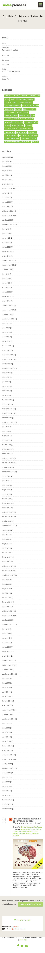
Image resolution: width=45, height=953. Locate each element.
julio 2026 (5, 161)
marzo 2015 (6, 647)
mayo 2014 (6, 687)
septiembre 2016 (8, 575)
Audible (30, 829)
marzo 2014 (6, 696)
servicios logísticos (26, 129)
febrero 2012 (7, 800)
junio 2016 (6, 584)
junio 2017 (6, 539)
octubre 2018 (7, 467)
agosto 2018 (6, 476)
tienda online (10, 132)
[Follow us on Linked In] (26, 947)
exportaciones (10, 112)
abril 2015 (6, 642)
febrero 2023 (7, 251)
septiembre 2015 (8, 624)
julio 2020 (5, 377)
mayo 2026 (6, 170)
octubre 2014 (7, 669)
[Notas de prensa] (14, 4)
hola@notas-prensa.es (17, 929)
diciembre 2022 (8, 260)
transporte (32, 132)
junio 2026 (6, 166)
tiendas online (21, 132)
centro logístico (11, 102)
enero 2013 (6, 750)
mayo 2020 (6, 386)
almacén (16, 96)
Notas (4, 69)
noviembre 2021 (8, 310)
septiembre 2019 (8, 422)
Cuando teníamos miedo (21, 831)
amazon (24, 829)
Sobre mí (5, 55)
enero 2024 (6, 206)
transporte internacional (28, 135)
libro (33, 116)
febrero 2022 (7, 296)
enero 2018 (6, 508)
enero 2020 (6, 404)
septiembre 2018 (8, 472)
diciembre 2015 (8, 611)
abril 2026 (6, 175)
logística (8, 119)
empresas (18, 109)
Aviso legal (23, 940)
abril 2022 (6, 287)
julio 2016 (5, 580)
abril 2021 (6, 337)
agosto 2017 (6, 530)
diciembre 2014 (8, 660)
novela (7, 125)
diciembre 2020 (8, 355)
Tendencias (38, 827)
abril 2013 (6, 737)
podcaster (35, 834)
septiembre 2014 (8, 674)
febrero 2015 (7, 651)
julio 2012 (5, 777)
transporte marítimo (12, 139)
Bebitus (32, 96)
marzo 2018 (6, 499)
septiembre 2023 (8, 224)
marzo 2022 (6, 292)
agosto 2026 (6, 157)
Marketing (30, 827)
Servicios (5, 48)
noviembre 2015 (8, 615)
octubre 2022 (7, 269)
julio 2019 (5, 427)
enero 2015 (6, 656)
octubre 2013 (7, 714)
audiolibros (37, 829)
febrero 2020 (7, 400)
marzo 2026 (6, 179)
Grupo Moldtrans (11, 116)
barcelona (24, 96)
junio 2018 (6, 485)
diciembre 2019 (8, 409)
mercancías (9, 122)
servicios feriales (11, 129)
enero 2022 (6, 301)
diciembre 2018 (8, 458)
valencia (35, 142)
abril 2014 (6, 692)
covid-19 (25, 106)
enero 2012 (6, 804)
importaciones (24, 116)
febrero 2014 (7, 701)
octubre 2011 (7, 809)
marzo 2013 (6, 741)
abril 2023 (6, 242)
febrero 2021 (7, 346)
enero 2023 (6, 256)
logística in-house (19, 119)
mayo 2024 (6, 193)
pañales (21, 125)
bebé (38, 96)
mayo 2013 (6, 732)
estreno (15, 834)
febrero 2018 (7, 503)
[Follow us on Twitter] (21, 947)
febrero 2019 (7, 449)
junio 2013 (6, 728)
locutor (28, 834)
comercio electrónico (13, 106)
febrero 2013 (7, 746)
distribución (34, 106)
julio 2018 (5, 481)
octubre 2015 (7, 620)
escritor (26, 109)
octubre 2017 (7, 521)
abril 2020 (6, 391)
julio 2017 (5, 535)
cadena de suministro (18, 99)
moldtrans (28, 122)
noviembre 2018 (8, 463)
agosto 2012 (6, 773)
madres (30, 119)
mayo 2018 (6, 490)
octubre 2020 (7, 364)
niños (36, 122)
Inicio (4, 43)
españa (33, 109)
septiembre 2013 (8, 719)
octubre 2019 (7, 418)
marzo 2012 (6, 795)
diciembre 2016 (8, 566)
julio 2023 (5, 229)
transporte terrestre (29, 139)
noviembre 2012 (8, 759)
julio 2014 (5, 678)
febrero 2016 (7, 602)
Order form (6, 79)
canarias (31, 99)
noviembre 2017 (8, 517)
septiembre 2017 (8, 526)
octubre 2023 (7, 220)
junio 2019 (6, 431)
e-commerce (9, 109)
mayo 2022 (6, 283)
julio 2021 (5, 323)
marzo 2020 (6, 395)
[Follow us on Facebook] (18, 947)
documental (34, 831)
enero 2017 (6, 562)
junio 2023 (6, 233)
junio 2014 (6, 683)
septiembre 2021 (8, 319)
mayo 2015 (6, 638)
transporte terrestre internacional (18, 142)
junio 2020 (6, 382)
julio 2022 (5, 274)
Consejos (5, 60)
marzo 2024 (6, 202)
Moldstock (19, 122)
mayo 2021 (6, 332)
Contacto (5, 64)
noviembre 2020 (8, 359)
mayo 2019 (6, 436)
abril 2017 (6, 548)
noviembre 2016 (8, 571)
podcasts (16, 836)
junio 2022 (6, 278)
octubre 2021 (7, 314)
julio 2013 (5, 723)
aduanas (8, 96)
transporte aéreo (11, 135)
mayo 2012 (6, 786)
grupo (26, 112)
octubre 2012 (7, 764)
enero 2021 (6, 350)
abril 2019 (6, 440)
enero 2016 (6, 606)
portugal (28, 125)
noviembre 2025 (8, 188)
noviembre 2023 (8, 215)
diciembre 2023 (8, 211)
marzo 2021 (6, 341)
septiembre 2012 (8, 768)
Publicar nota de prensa (11, 71)
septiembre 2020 (8, 368)
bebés (7, 99)
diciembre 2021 (8, 305)
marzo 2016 (6, 597)
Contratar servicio (30, 904)
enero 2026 (6, 184)
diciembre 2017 (8, 512)
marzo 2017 (6, 553)
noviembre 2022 (8, 265)
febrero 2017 (7, 557)
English (5, 77)
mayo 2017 (6, 544)
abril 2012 (6, 791)
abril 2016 (6, 593)
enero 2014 (6, 705)
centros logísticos (25, 102)
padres (13, 125)
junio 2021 (6, 328)
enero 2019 (6, 454)
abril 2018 (6, 494)
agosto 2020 (6, 373)
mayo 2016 (6, 588)
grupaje (19, 112)
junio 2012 (6, 782)
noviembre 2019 (8, 413)
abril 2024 (6, 197)
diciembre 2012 (8, 755)
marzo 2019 (6, 445)
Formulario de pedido (10, 50)
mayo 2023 (6, 238)
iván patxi (22, 834)
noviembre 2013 (8, 710)
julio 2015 (5, 629)
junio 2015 (6, 633)
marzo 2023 (6, 247)
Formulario (15, 927)
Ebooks (23, 827)
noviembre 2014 (8, 665)
